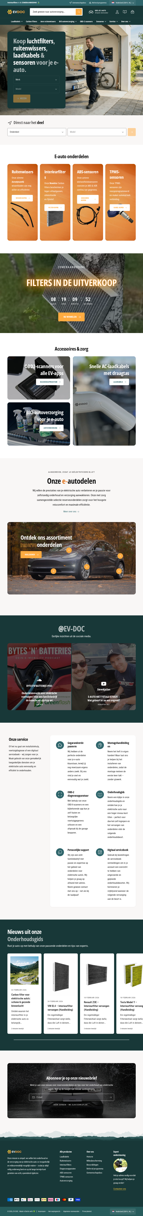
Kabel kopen (119, 207)
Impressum (41, 1211)
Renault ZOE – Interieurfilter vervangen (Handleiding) (96, 1006)
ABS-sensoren (66, 1172)
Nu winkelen (70, 316)
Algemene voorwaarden (71, 1211)
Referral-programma (99, 3)
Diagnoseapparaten (68, 1168)
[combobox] (56, 12)
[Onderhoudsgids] (125, 12)
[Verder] (132, 132)
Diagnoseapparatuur (48, 382)
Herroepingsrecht (54, 1211)
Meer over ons (69, 511)
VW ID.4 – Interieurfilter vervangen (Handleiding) (60, 1007)
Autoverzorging (50, 428)
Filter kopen (53, 207)
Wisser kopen (21, 198)
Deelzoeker (30, 555)
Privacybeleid (86, 1211)
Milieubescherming (94, 1160)
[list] (71, 202)
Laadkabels (118, 382)
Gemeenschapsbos (79, 3)
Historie (90, 1156)
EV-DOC (15, 1211)
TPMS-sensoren (66, 1177)
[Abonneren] (110, 1097)
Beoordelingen (92, 1165)
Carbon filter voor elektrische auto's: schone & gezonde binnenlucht (20, 1000)
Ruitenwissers (65, 1160)
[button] (132, 12)
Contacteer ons (119, 1189)
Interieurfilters (65, 1165)
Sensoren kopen (85, 199)
